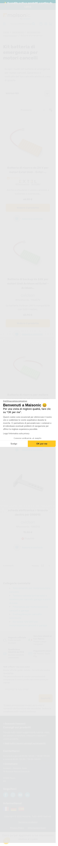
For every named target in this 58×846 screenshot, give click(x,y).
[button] (6, 840)
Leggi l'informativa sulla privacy (16, 433)
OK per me (41, 443)
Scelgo (14, 443)
